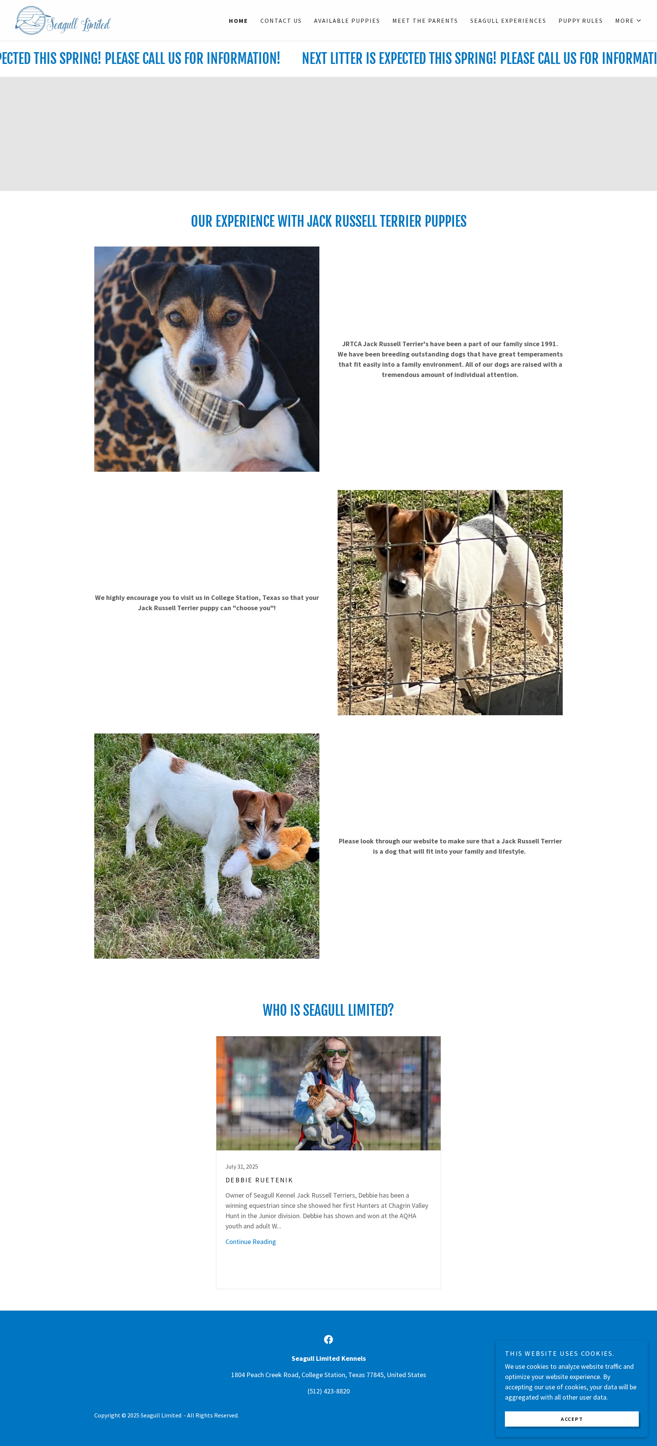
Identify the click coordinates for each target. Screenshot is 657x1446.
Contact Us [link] (281, 20)
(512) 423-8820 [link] (329, 1391)
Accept (572, 1418)
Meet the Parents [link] (425, 20)
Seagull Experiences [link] (508, 20)
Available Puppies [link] (347, 20)
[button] (628, 20)
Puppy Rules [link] (581, 20)
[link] (63, 19)
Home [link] (238, 20)
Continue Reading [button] (250, 1241)
